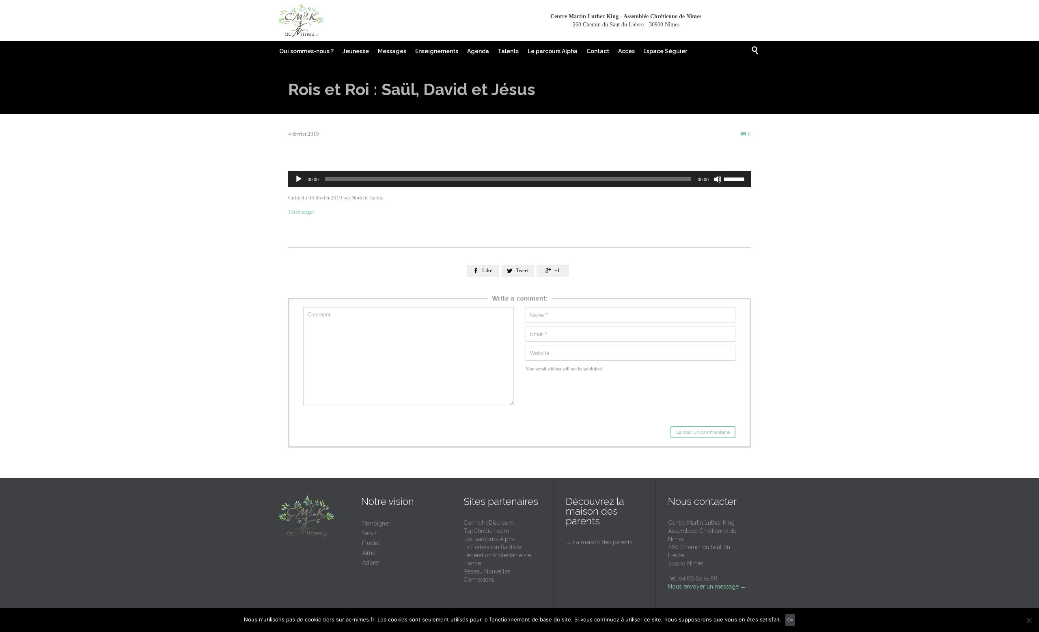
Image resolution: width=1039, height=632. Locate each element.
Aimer (369, 553)
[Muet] (718, 179)
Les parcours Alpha (489, 539)
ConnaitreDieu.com (488, 522)
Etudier (371, 543)
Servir (369, 533)
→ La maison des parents (599, 542)
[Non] (1029, 620)
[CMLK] (300, 20)
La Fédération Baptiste (492, 547)
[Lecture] (299, 179)
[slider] (735, 178)
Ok (790, 620)
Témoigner (376, 523)
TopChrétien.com (486, 531)
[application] (519, 179)
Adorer (371, 562)
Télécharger (301, 212)
